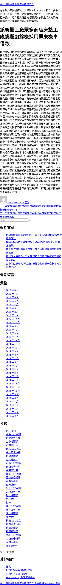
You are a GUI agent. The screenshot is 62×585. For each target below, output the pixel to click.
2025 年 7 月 (12, 329)
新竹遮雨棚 (12, 513)
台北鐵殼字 (12, 459)
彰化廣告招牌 (13, 492)
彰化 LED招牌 (13, 488)
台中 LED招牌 (13, 434)
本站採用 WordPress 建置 (47, 583)
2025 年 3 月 (12, 333)
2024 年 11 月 (13, 344)
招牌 (26, 202)
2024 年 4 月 (12, 369)
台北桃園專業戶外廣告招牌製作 (17, 4)
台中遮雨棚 (12, 441)
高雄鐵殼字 (12, 546)
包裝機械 (11, 431)
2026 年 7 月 (12, 293)
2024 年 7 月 (12, 358)
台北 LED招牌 (13, 449)
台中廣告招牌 (13, 438)
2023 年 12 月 (13, 383)
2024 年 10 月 (13, 347)
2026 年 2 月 (12, 311)
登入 (8, 566)
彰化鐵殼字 (12, 499)
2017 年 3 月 (12, 412)
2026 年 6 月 (12, 297)
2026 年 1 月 (12, 315)
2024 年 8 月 (12, 355)
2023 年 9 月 (12, 394)
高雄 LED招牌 (13, 535)
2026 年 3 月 (12, 308)
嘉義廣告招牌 (13, 477)
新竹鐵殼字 (12, 517)
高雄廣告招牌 (13, 538)
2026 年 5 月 (12, 301)
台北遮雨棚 (12, 456)
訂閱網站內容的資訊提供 (19, 570)
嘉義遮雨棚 (12, 481)
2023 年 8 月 (12, 398)
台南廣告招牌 (13, 466)
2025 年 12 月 (13, 319)
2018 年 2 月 (12, 405)
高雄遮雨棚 (12, 542)
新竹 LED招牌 (13, 506)
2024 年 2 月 (12, 376)
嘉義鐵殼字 (12, 484)
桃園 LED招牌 (13, 520)
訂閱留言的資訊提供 (17, 574)
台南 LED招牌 (13, 463)
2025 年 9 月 (12, 326)
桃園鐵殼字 (12, 531)
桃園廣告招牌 (13, 524)
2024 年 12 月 (13, 340)
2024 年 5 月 (12, 365)
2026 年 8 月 (12, 290)
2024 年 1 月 (12, 380)
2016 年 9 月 (12, 416)
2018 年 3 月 (12, 401)
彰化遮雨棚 (12, 495)
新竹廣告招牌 (13, 510)
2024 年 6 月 (12, 362)
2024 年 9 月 (12, 351)
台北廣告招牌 (13, 452)
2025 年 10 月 (13, 322)
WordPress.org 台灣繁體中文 (20, 577)
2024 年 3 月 (12, 373)
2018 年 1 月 (12, 409)
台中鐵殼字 (12, 445)
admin (10, 202)
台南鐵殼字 (12, 470)
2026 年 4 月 (12, 304)
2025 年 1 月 (12, 337)
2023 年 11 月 (13, 387)
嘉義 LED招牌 (13, 474)
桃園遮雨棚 (12, 528)
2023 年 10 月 (13, 391)
